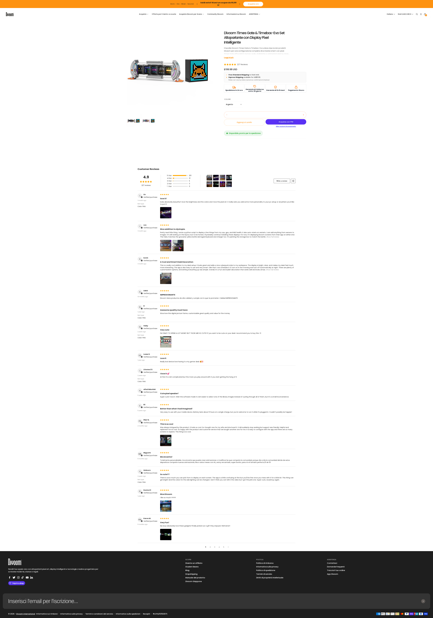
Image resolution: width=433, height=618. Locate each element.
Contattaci (332, 563)
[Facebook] (9, 577)
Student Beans (192, 567)
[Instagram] (18, 577)
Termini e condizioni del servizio (99, 614)
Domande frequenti (335, 567)
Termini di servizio (264, 574)
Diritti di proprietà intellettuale (269, 577)
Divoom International (25, 614)
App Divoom (332, 574)
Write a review (281, 181)
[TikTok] (22, 577)
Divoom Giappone (193, 581)
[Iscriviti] (423, 601)
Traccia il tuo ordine (336, 570)
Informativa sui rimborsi (47, 614)
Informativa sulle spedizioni (128, 614)
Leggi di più (229, 58)
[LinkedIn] (31, 577)
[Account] (421, 14)
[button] (391, 14)
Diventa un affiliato (193, 563)
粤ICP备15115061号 (160, 614)
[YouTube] (27, 577)
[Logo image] (10, 14)
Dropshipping (191, 574)
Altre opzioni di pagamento (286, 126)
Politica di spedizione (265, 570)
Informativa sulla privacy (267, 567)
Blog (187, 570)
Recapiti (146, 614)
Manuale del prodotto (195, 577)
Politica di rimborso (265, 563)
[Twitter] (14, 577)
